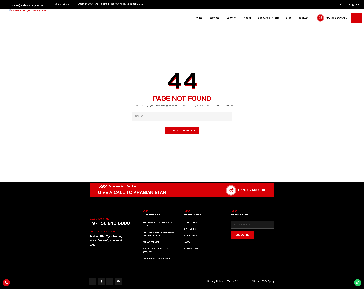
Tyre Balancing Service (156, 258)
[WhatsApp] (357, 282)
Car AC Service (150, 242)
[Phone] (6, 282)
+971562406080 (336, 17)
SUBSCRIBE (242, 235)
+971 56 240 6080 (110, 223)
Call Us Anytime (99, 219)
